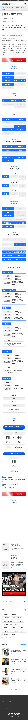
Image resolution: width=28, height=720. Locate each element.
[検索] (24, 602)
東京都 (17, 7)
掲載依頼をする (14, 593)
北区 (22, 7)
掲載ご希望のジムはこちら (8, 701)
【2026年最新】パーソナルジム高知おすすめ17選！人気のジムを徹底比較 (18, 679)
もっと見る (14, 689)
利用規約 (4, 703)
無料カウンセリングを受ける (14, 60)
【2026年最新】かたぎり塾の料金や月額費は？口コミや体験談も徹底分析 (18, 651)
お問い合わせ (5, 698)
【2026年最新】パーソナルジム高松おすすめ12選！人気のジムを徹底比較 (18, 660)
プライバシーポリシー (7, 706)
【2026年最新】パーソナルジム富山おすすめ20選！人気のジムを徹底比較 (18, 670)
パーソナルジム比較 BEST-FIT (8, 7)
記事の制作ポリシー (6, 708)
